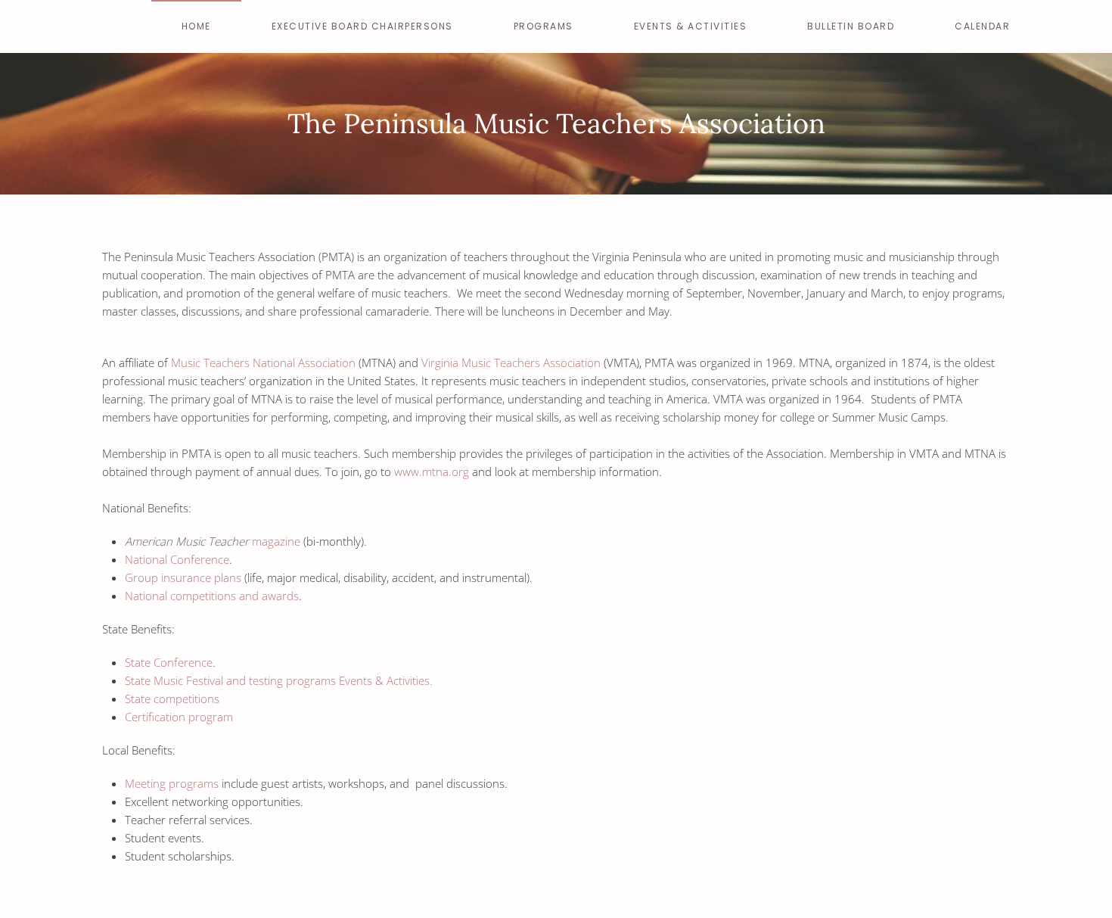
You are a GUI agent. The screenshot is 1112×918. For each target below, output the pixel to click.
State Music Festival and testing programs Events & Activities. (279, 680)
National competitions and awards (212, 595)
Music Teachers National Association (263, 362)
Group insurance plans (183, 577)
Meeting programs (172, 783)
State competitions (172, 698)
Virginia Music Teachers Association (511, 362)
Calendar (982, 26)
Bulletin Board (850, 26)
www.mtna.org (431, 471)
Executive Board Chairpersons (362, 26)
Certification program (179, 716)
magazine (212, 541)
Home (196, 26)
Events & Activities (690, 26)
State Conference (169, 662)
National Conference (177, 559)
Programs (543, 26)
